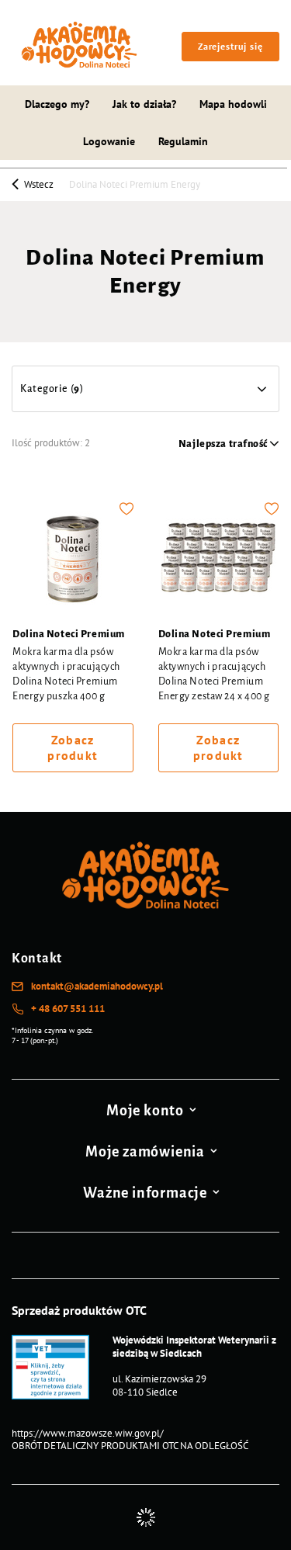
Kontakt (37, 959)
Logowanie (109, 141)
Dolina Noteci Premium (68, 634)
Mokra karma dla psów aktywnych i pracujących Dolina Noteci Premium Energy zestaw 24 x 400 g (214, 674)
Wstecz (38, 183)
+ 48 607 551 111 (68, 1009)
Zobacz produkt (72, 748)
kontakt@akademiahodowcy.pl (97, 986)
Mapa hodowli (233, 104)
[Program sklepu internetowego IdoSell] (145, 1517)
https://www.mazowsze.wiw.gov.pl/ (88, 1433)
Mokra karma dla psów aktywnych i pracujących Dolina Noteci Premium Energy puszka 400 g (66, 674)
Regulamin (183, 141)
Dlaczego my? (57, 104)
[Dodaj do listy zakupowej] (126, 508)
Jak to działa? (144, 104)
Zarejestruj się (230, 46)
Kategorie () (51, 388)
